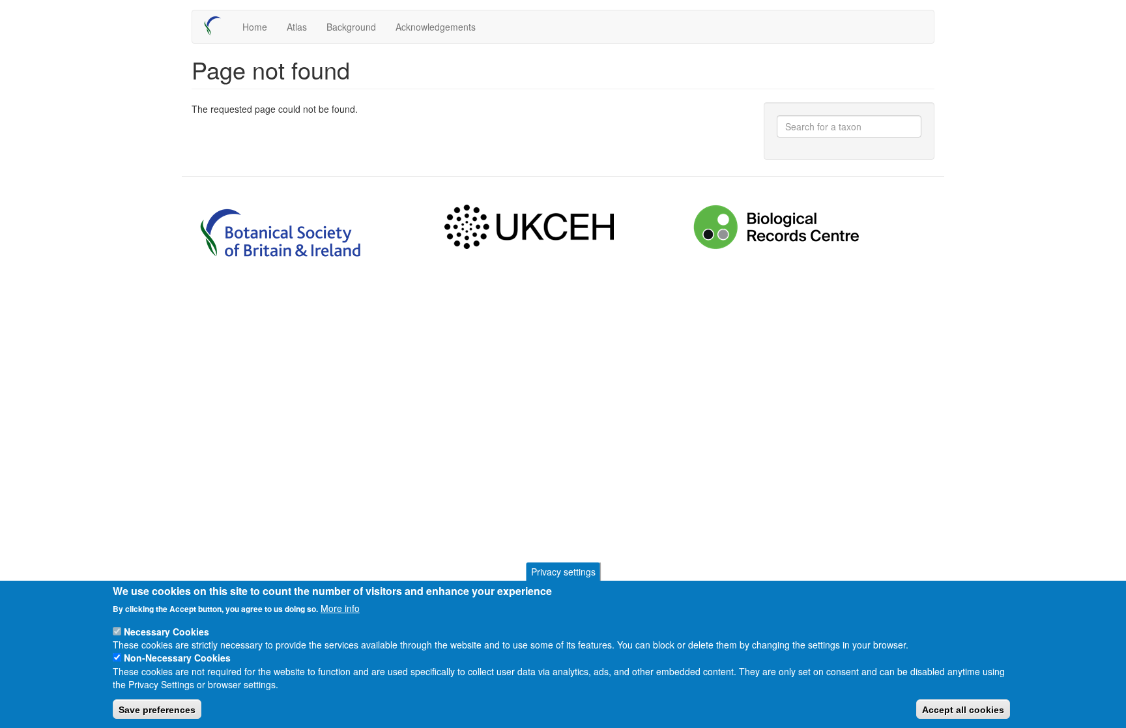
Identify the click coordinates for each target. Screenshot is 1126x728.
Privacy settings (563, 571)
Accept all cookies (963, 709)
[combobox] (849, 126)
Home (254, 26)
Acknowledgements (436, 26)
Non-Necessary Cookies (177, 657)
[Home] (217, 26)
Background (351, 26)
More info (340, 608)
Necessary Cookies (166, 630)
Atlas (297, 26)
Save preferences (157, 709)
